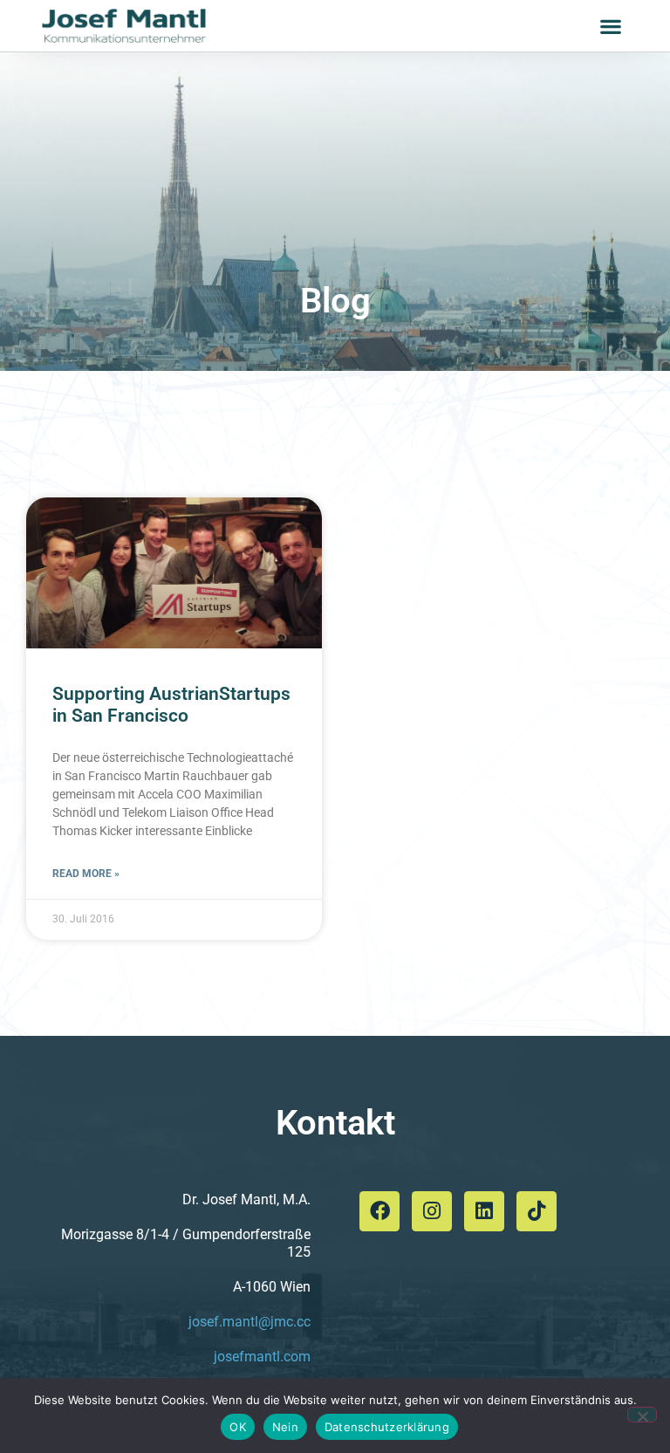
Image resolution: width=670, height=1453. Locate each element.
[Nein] (642, 1414)
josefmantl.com (262, 1356)
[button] (611, 26)
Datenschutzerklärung (387, 1427)
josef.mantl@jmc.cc (249, 1321)
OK (237, 1427)
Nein (285, 1427)
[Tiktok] (536, 1211)
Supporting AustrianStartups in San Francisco (171, 704)
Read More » (86, 873)
